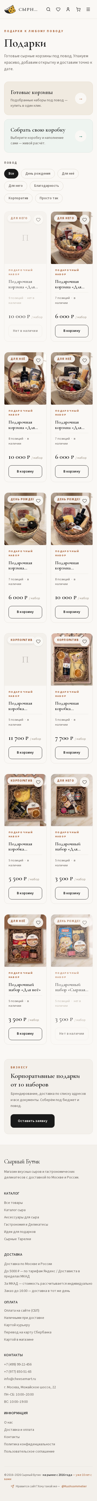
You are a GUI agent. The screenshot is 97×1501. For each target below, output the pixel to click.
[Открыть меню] (88, 9)
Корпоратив (18, 198)
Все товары (13, 1202)
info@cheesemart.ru (20, 1379)
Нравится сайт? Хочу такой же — (51, 1486)
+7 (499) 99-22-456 (18, 1364)
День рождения (37, 173)
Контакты (12, 1437)
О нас (8, 1422)
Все (11, 173)
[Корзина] (78, 9)
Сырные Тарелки (17, 1239)
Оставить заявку (32, 1121)
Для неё (68, 173)
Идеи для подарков (20, 1231)
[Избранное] (58, 9)
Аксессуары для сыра (21, 1217)
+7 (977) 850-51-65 (18, 1371)
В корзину (71, 330)
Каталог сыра (15, 1210)
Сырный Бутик (22, 1161)
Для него (16, 185)
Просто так (49, 198)
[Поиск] (48, 9)
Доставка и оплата (19, 1429)
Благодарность (46, 185)
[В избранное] (38, 220)
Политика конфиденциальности (29, 1444)
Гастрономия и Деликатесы (26, 1224)
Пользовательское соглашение (29, 1451)
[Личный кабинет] (68, 9)
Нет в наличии (25, 330)
